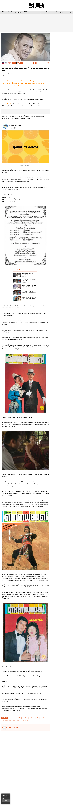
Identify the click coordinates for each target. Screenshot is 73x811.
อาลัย (37, 718)
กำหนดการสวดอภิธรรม (6, 720)
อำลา (15, 718)
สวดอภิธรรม (25, 718)
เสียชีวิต (19, 718)
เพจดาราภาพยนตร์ (6, 177)
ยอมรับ (6, 800)
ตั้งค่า (6, 802)
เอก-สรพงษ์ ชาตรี (24, 720)
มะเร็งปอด (32, 718)
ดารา (11, 718)
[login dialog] (70, 12)
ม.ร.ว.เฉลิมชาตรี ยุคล (8, 104)
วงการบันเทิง (43, 718)
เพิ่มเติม (3, 798)
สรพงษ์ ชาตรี (16, 720)
